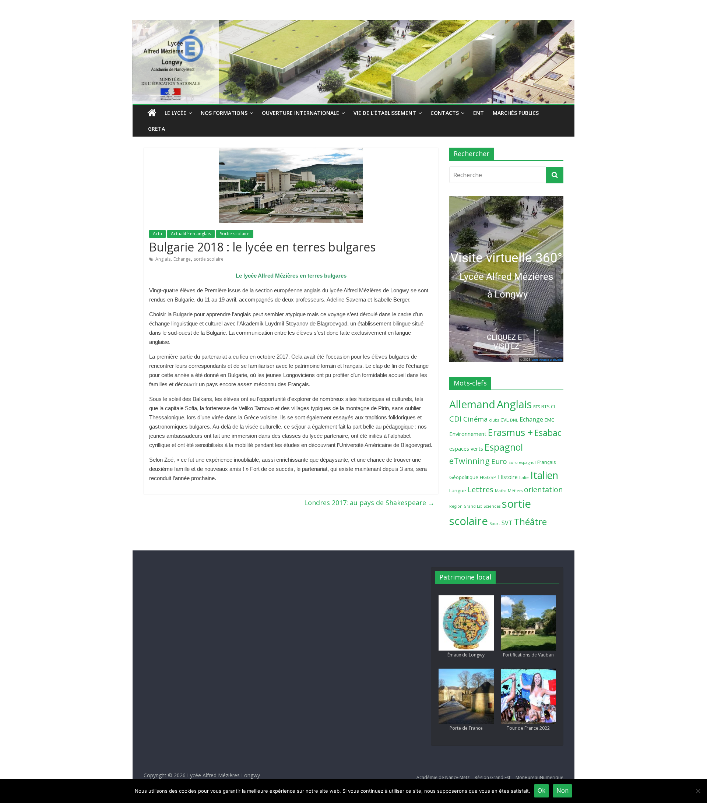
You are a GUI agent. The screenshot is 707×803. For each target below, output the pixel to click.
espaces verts (466, 448)
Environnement (467, 433)
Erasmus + (510, 432)
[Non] (697, 791)
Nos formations (224, 112)
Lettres (480, 489)
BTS (536, 406)
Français (546, 462)
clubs (494, 420)
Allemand (472, 404)
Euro (499, 461)
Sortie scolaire (235, 233)
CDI (455, 418)
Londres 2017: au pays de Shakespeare (369, 502)
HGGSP (488, 477)
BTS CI (548, 406)
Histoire (508, 476)
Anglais (162, 259)
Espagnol (504, 447)
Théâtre (530, 521)
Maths (500, 490)
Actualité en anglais (191, 233)
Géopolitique (463, 477)
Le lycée (175, 112)
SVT (507, 523)
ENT (478, 112)
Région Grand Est (465, 506)
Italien (544, 475)
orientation (543, 489)
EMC (549, 419)
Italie (524, 477)
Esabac (548, 433)
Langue (457, 490)
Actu (157, 233)
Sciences (491, 506)
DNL (514, 420)
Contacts (444, 112)
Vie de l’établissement (385, 112)
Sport (494, 523)
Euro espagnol (522, 462)
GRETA (156, 128)
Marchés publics (516, 112)
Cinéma (475, 418)
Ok (541, 790)
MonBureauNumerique (539, 777)
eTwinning (469, 460)
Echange (182, 259)
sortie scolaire (209, 259)
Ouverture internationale (300, 112)
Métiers (515, 490)
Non (562, 790)
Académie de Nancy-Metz (442, 777)
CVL (504, 419)
